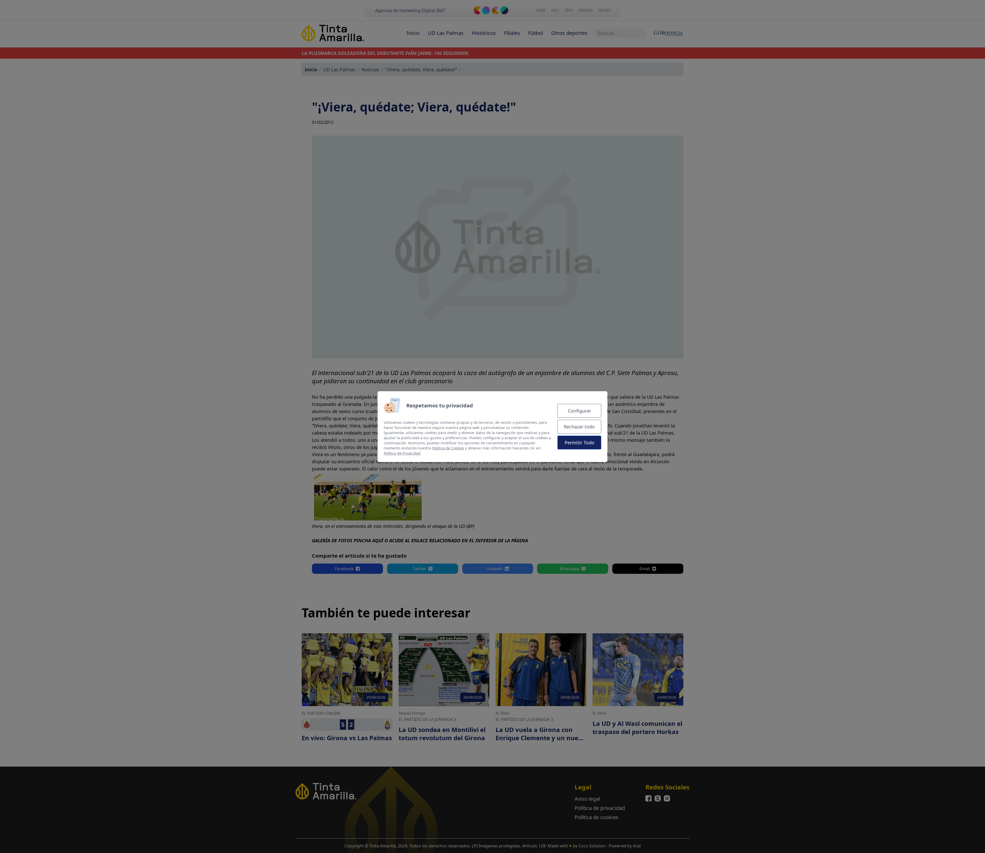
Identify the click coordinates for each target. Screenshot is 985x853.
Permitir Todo (579, 442)
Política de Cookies (448, 448)
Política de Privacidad (402, 453)
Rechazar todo (579, 427)
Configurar (579, 411)
